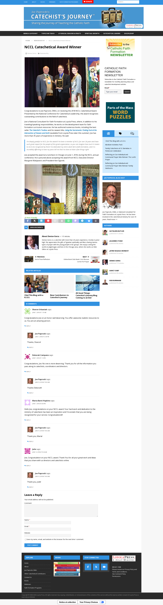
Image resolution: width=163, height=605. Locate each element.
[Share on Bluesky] (89, 221)
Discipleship (129, 33)
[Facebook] (88, 567)
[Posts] (108, 133)
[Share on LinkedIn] (41, 221)
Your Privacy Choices (89, 602)
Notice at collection (67, 602)
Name (26, 520)
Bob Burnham (115, 280)
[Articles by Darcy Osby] (105, 273)
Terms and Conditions (119, 572)
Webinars (52, 2)
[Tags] (120, 133)
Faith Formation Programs (69, 2)
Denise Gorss (31, 53)
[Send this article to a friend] (55, 221)
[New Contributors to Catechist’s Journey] (62, 284)
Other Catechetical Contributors (35, 574)
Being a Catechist (31, 33)
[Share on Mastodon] (75, 221)
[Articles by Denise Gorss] (105, 264)
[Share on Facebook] (27, 221)
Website (27, 533)
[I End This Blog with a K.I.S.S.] (36, 284)
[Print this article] (61, 221)
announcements (36, 227)
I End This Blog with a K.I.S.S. (33, 296)
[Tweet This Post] (34, 221)
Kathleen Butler (116, 231)
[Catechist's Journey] (84, 30)
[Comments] (132, 133)
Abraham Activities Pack (113, 145)
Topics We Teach (47, 33)
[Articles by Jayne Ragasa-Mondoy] (105, 254)
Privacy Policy (129, 569)
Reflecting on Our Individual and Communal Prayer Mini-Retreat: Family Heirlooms (119, 165)
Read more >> (112, 219)
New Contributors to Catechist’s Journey (59, 296)
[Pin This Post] (48, 221)
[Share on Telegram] (82, 221)
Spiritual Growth (92, 33)
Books (43, 2)
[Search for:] (128, 2)
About (34, 2)
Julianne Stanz (116, 241)
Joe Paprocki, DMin (30, 570)
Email (26, 526)
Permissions (116, 576)
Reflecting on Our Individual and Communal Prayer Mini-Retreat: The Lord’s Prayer (120, 157)
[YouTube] (104, 567)
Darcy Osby (114, 271)
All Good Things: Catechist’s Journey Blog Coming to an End (86, 295)
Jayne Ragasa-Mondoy (119, 251)
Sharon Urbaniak (39, 309)
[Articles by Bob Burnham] (105, 283)
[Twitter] (96, 567)
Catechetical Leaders (111, 33)
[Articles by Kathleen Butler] (105, 234)
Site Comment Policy (119, 574)
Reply (28, 326)
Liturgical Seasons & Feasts (69, 33)
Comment (28, 503)
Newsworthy (44, 53)
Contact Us (28, 577)
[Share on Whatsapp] (68, 221)
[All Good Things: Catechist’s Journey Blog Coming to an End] (88, 283)
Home (25, 2)
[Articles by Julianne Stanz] (105, 244)
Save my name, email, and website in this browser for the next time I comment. (55, 539)
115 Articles (66, 236)
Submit (127, 92)
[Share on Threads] (95, 221)
